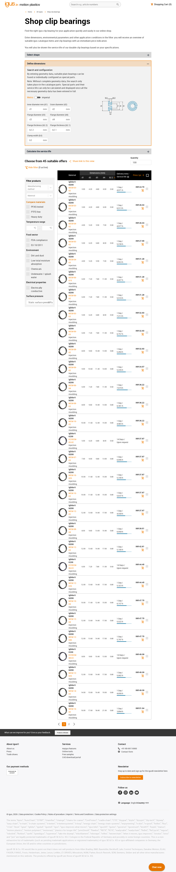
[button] (62, 175)
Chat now (157, 867)
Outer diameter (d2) (58, 104)
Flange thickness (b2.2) (37, 125)
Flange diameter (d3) (36, 114)
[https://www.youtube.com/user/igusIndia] (137, 792)
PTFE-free (35, 211)
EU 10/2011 (37, 245)
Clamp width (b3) (34, 135)
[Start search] (117, 4)
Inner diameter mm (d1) (37, 104)
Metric (30, 97)
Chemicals (36, 268)
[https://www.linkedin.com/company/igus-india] (131, 792)
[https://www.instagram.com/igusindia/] (126, 792)
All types (40, 12)
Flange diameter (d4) (59, 114)
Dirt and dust (37, 255)
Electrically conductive (36, 289)
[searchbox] (93, 4)
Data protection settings (105, 814)
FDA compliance (39, 240)
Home (30, 12)
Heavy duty (36, 216)
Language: (129, 802)
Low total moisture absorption (40, 262)
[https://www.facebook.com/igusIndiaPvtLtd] (120, 792)
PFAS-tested (37, 206)
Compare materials (35, 202)
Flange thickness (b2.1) (60, 125)
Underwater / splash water (41, 275)
